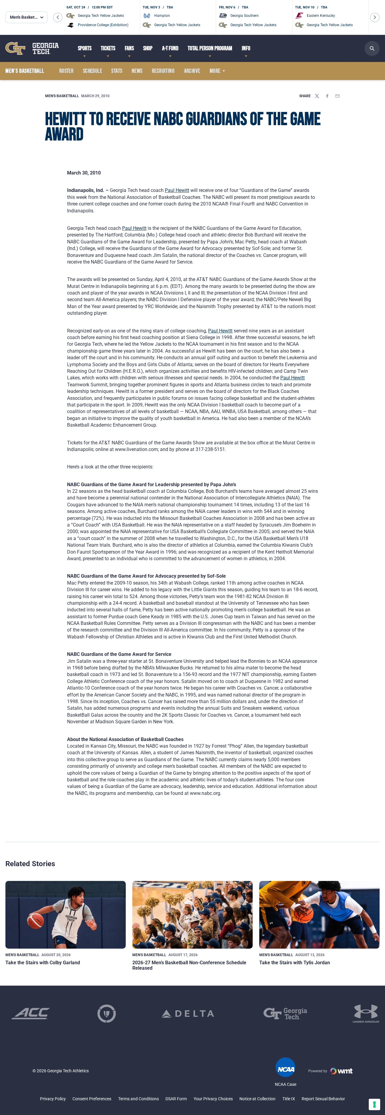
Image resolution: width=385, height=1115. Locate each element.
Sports (84, 48)
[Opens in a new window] (30, 1014)
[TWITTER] (317, 96)
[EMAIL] (337, 96)
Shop (147, 48)
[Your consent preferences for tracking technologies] (374, 1104)
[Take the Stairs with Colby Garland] (65, 915)
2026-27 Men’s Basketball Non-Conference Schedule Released (189, 965)
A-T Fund (170, 48)
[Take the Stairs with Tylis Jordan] (319, 915)
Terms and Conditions (138, 1098)
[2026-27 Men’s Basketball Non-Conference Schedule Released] (192, 915)
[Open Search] (372, 48)
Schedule (92, 71)
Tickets (108, 48)
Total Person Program (210, 48)
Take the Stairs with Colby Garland (42, 962)
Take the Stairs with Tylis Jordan (294, 962)
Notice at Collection (257, 1098)
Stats (116, 71)
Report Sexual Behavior (323, 1098)
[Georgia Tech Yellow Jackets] (32, 48)
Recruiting (163, 71)
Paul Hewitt (177, 190)
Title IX (288, 1098)
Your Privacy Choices (213, 1098)
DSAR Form (176, 1098)
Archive (192, 71)
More (215, 71)
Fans (129, 48)
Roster (66, 71)
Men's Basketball (62, 96)
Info (246, 48)
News (137, 71)
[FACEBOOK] (327, 96)
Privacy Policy (53, 1098)
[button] (58, 17)
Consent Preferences (91, 1098)
